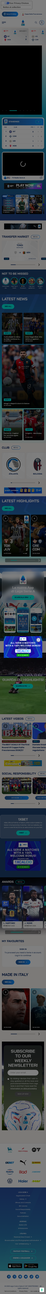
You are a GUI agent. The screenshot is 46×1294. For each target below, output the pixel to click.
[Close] (38, 640)
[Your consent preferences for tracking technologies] (42, 1290)
